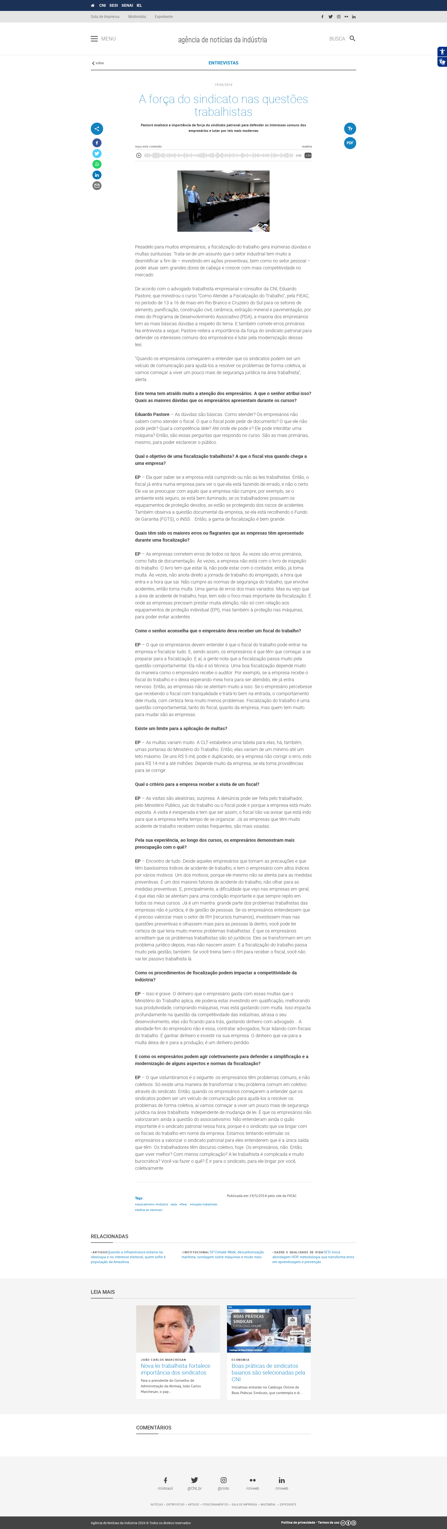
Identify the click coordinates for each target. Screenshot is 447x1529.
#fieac (183, 1204)
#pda (174, 1204)
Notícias (157, 1504)
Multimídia (137, 16)
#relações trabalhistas (203, 1204)
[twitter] (330, 17)
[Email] (97, 185)
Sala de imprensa (244, 1504)
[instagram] (338, 17)
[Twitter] (97, 153)
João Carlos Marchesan (163, 1359)
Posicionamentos (215, 1504)
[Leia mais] (178, 1328)
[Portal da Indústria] (93, 5)
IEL (139, 5)
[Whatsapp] (97, 164)
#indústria (162, 1204)
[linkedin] (354, 17)
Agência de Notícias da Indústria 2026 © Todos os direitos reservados (141, 1523)
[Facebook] (97, 143)
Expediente (164, 16)
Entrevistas (175, 1504)
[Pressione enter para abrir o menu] (94, 38)
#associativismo (145, 1204)
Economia (240, 1359)
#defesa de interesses (148, 1210)
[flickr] (346, 17)
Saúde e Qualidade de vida (298, 1252)
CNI (102, 5)
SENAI (127, 5)
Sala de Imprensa (105, 16)
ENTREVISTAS (223, 63)
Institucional (196, 1252)
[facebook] (322, 17)
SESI (113, 5)
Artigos (100, 1252)
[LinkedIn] (97, 175)
